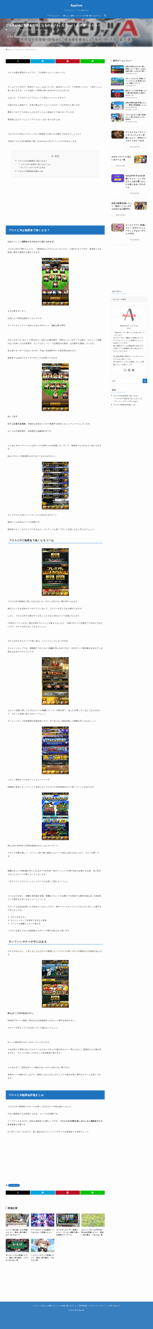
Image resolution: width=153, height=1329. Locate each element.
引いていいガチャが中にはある (33, 167)
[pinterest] (129, 370)
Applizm (76, 5)
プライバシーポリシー (98, 1305)
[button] (18, 61)
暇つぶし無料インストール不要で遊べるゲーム (59, 1305)
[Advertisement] (81, 1157)
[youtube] (133, 370)
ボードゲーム (13, 30)
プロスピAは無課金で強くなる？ (32, 160)
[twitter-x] (125, 370)
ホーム (36, 1305)
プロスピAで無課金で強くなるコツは (35, 164)
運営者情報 (83, 1305)
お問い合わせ (114, 1305)
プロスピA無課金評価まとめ (30, 171)
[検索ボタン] (105, 15)
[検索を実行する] (144, 381)
